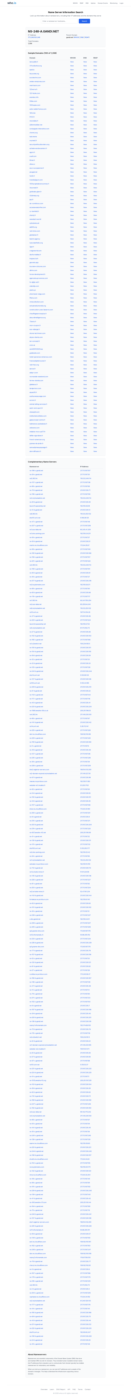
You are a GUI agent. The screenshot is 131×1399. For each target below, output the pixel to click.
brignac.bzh (34, 258)
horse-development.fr (37, 274)
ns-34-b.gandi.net (36, 801)
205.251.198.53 (85, 710)
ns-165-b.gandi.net (36, 553)
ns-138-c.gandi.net (36, 982)
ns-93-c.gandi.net (36, 1124)
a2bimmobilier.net (36, 125)
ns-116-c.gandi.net (36, 596)
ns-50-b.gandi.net (36, 541)
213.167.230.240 (86, 1191)
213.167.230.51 (85, 541)
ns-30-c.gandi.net (36, 911)
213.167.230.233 (85, 1328)
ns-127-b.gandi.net (36, 679)
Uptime (93, 3)
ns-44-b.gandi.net (36, 1128)
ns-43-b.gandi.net (36, 1320)
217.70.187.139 (85, 982)
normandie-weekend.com (39, 377)
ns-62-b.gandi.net (36, 1092)
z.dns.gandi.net (35, 919)
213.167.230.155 (85, 651)
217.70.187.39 (85, 762)
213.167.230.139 (85, 1021)
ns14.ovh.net (34, 726)
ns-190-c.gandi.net (36, 569)
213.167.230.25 (85, 1340)
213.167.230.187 (85, 978)
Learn (52, 1389)
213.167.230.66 (85, 592)
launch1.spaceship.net (37, 506)
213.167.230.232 (85, 1069)
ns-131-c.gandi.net (36, 844)
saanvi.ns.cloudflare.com (39, 1143)
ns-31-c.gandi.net (36, 836)
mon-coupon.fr (35, 325)
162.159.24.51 (85, 919)
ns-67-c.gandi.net (36, 1061)
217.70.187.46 (85, 1344)
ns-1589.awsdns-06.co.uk (39, 710)
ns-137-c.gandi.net (36, 482)
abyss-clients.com (36, 337)
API (69, 1389)
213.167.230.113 (85, 868)
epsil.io (32, 70)
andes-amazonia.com (37, 81)
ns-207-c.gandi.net (36, 526)
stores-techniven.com (37, 333)
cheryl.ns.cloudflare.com (39, 1265)
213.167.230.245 (86, 1151)
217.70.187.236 (85, 758)
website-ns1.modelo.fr (37, 785)
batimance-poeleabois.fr (38, 424)
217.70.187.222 (85, 561)
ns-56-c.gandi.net (36, 537)
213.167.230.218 (85, 581)
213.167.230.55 (85, 793)
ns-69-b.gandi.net (36, 1316)
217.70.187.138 (85, 482)
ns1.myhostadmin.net (37, 860)
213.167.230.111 (85, 1096)
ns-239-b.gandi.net (36, 1191)
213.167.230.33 (85, 663)
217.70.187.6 (84, 746)
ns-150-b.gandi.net (36, 797)
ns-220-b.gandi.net (36, 1147)
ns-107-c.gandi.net (36, 805)
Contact (87, 1389)
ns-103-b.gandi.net (36, 1084)
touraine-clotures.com (38, 266)
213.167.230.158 (85, 954)
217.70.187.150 (85, 1238)
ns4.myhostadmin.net (37, 1116)
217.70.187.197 (85, 470)
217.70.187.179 (85, 1277)
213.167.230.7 (85, 1006)
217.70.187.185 (85, 1206)
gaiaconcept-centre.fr (37, 420)
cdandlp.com (34, 286)
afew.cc (32, 164)
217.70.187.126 (85, 667)
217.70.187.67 (85, 1120)
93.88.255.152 (85, 935)
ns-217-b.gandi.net (36, 581)
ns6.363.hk (33, 514)
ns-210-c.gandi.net (36, 821)
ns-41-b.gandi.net (36, 1198)
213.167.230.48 (85, 986)
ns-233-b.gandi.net (36, 707)
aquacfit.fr (33, 392)
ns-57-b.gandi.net (36, 1057)
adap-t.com (34, 373)
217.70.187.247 (85, 1250)
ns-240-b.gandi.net (36, 1214)
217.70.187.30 (85, 474)
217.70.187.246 (85, 1135)
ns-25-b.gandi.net (36, 1053)
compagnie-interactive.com (39, 129)
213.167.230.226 (85, 1226)
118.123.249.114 (85, 478)
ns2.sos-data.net (35, 604)
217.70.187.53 (85, 958)
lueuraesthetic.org (36, 243)
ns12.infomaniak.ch (36, 935)
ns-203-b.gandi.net (36, 825)
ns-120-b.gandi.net (36, 962)
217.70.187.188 (85, 1273)
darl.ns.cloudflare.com (38, 734)
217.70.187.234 (85, 939)
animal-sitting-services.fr (38, 404)
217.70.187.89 (85, 486)
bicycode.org (34, 74)
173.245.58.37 (85, 974)
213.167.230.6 (85, 1269)
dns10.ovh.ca (34, 1332)
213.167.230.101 (85, 648)
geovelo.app (34, 262)
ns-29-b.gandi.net (36, 502)
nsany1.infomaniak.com (38, 1025)
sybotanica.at (34, 223)
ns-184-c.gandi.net (36, 1206)
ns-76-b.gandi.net (36, 1261)
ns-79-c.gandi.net (36, 994)
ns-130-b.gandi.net (36, 840)
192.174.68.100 (85, 1025)
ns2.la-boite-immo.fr (37, 891)
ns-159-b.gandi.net (36, 742)
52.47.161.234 (85, 891)
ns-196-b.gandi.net (36, 1155)
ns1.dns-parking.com (37, 533)
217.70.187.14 (85, 990)
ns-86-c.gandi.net (36, 718)
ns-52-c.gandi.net (36, 958)
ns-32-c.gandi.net (36, 659)
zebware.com (34, 428)
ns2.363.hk (33, 1285)
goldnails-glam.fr (36, 192)
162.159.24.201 (85, 533)
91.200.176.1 (84, 785)
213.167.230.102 (85, 907)
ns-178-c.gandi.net (36, 1277)
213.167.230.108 (85, 1218)
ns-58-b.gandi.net (36, 655)
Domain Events (103, 3)
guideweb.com (35, 353)
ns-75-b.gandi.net (36, 1029)
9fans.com (33, 298)
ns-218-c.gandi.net (36, 1281)
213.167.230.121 (85, 962)
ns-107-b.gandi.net (36, 1218)
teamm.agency (35, 239)
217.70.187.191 (85, 569)
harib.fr (32, 176)
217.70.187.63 (85, 789)
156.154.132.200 (85, 1222)
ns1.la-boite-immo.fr (37, 872)
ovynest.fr (33, 140)
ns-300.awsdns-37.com (38, 1202)
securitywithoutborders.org (39, 144)
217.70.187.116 (85, 1033)
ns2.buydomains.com (37, 585)
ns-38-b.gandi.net (36, 1088)
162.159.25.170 (85, 1167)
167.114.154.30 (85, 612)
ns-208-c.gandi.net (36, 766)
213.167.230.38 (85, 616)
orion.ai (32, 345)
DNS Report (60, 1389)
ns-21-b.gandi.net (36, 691)
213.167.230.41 (85, 703)
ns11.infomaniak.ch (36, 1230)
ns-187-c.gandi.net (36, 1273)
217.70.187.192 (85, 1187)
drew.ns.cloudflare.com (38, 809)
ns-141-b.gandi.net (36, 722)
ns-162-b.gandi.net (36, 1108)
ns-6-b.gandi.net (35, 1006)
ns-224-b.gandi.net (36, 1072)
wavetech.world (35, 219)
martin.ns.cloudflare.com (39, 545)
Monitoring (113, 3)
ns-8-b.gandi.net (35, 817)
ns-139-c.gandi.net (36, 1194)
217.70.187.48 (85, 522)
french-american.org (37, 439)
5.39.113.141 (84, 726)
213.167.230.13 (85, 510)
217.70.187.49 (85, 1179)
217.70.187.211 (85, 821)
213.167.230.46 (85, 750)
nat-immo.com (35, 231)
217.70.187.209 (85, 766)
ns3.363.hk (33, 565)
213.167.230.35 (85, 801)
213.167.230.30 (85, 502)
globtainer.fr (34, 235)
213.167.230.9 (85, 817)
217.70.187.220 (85, 829)
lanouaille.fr (34, 62)
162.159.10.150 (85, 864)
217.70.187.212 (85, 998)
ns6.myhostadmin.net (37, 608)
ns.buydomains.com (37, 1167)
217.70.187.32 (85, 836)
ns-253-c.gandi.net (36, 888)
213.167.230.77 (85, 1261)
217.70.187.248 (85, 1104)
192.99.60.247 (85, 1332)
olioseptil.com (34, 412)
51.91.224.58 (84, 872)
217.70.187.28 (85, 970)
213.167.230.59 (85, 655)
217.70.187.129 (85, 1139)
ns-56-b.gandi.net (36, 1234)
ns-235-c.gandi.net (36, 758)
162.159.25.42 (85, 852)
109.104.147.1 (84, 1049)
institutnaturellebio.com (38, 416)
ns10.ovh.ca (34, 612)
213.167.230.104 (85, 1084)
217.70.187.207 (85, 923)
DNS (87, 3)
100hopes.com (35, 105)
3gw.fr (32, 247)
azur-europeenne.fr (37, 168)
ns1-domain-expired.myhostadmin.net (43, 1045)
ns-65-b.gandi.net (36, 592)
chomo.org (33, 133)
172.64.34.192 (85, 1297)
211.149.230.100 (85, 714)
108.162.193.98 (85, 734)
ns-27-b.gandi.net (36, 632)
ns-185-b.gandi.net (36, 1312)
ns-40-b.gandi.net (36, 703)
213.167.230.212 (85, 1324)
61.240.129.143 (85, 1301)
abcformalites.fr (35, 255)
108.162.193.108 (85, 1253)
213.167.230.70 (85, 1316)
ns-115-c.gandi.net (36, 1033)
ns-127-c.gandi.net (36, 754)
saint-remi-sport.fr (36, 408)
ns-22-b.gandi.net (36, 1041)
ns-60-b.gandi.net (36, 573)
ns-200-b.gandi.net (36, 1017)
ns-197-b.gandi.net (36, 1010)
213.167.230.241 (85, 1214)
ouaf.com (33, 156)
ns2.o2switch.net (36, 1037)
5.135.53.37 (84, 1065)
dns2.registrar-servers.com (39, 770)
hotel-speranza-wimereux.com (41, 357)
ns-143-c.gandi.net (36, 695)
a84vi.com (33, 270)
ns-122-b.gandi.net (36, 1171)
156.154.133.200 (85, 770)
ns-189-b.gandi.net (36, 1100)
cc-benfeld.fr (34, 211)
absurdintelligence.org (38, 318)
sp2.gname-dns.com (37, 931)
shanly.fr (33, 215)
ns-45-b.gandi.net (36, 750)
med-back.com (35, 85)
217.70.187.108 (85, 805)
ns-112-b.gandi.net (36, 868)
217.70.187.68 (85, 1061)
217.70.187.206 (85, 927)
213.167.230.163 (85, 1108)
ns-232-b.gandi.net (36, 1328)
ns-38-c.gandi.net (36, 762)
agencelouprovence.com (39, 278)
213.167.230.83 (85, 903)
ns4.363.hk (33, 714)
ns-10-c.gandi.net (36, 1076)
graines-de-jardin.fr (36, 443)
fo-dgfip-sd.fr (34, 282)
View (72, 62)
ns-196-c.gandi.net (36, 470)
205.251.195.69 (85, 832)
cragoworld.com (35, 251)
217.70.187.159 (85, 494)
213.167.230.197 (85, 1155)
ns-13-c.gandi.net (36, 990)
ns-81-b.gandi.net (36, 966)
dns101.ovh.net (35, 518)
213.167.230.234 (86, 707)
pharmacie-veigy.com (37, 294)
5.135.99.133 (84, 675)
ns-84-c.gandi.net (36, 856)
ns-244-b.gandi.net (36, 1151)
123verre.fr (33, 89)
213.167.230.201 (85, 1017)
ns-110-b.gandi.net (36, 1096)
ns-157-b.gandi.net (36, 954)
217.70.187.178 (85, 1305)
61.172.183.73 (85, 628)
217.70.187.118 (85, 699)
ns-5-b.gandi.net (35, 1269)
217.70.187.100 (85, 549)
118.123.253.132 (85, 514)
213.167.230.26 (85, 1053)
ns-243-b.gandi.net (36, 671)
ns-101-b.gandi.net (36, 907)
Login (121, 3)
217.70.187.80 (85, 994)
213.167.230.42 (85, 1198)
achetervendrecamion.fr (38, 148)
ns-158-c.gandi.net (36, 494)
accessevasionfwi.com (38, 207)
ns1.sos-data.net (35, 530)
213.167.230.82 (85, 966)
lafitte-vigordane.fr (36, 436)
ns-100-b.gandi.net (36, 648)
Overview (44, 1389)
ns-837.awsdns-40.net (38, 832)
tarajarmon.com (35, 388)
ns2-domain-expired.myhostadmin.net (43, 773)
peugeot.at (33, 172)
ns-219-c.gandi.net (36, 829)
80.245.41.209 (85, 530)
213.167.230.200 (86, 1336)
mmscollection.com (37, 302)
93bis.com (33, 101)
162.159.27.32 (85, 624)
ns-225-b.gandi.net (36, 1226)
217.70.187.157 (85, 557)
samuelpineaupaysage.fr (38, 447)
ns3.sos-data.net (35, 1112)
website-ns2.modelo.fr (38, 1049)
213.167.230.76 (85, 1029)
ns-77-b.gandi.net (36, 951)
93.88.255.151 (85, 1230)
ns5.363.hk (33, 478)
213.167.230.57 (85, 1234)
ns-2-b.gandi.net (35, 1289)
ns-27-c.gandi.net (36, 970)
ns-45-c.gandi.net (36, 1344)
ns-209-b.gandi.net (36, 687)
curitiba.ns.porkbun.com (38, 974)
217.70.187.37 (85, 577)
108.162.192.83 (85, 1265)
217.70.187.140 (85, 1194)
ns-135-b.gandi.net (36, 876)
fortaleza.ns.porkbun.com (39, 899)
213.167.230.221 (85, 1147)
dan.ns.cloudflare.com (38, 1253)
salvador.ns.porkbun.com (39, 864)
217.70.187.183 (85, 1246)
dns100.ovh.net (35, 848)
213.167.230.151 (85, 797)
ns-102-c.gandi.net (36, 1002)
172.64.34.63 (84, 1159)
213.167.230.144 (85, 895)
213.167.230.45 (85, 1128)
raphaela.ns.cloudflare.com (39, 1297)
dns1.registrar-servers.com (39, 1222)
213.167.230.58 (85, 1057)
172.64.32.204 (85, 1175)
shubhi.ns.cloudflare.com (39, 1159)
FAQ (74, 1389)
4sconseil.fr (34, 188)
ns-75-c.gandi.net (36, 1210)
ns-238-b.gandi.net (36, 943)
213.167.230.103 (85, 636)
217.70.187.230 (85, 738)
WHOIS (75, 3)
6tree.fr (32, 160)
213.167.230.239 (85, 943)
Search (84, 21)
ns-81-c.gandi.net (36, 884)
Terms (80, 1389)
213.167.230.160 (85, 742)
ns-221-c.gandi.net (36, 561)
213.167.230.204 (86, 825)
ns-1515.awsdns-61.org (38, 1080)
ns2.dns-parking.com (37, 852)
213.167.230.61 (85, 573)
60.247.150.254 (85, 600)
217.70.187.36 (85, 1132)
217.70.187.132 (85, 844)
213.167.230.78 (85, 951)
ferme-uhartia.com (36, 380)
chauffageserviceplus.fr (38, 314)
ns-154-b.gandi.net (36, 651)
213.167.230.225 (85, 1072)
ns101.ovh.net (34, 1065)
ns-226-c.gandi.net (36, 880)
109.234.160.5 (85, 644)
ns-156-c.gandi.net (36, 557)
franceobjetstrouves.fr (38, 361)
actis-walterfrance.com (38, 109)
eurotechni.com (35, 78)
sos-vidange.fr (35, 329)
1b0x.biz (32, 113)
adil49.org (33, 227)
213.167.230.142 (85, 722)
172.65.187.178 (85, 931)
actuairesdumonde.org (38, 306)
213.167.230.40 (85, 1013)
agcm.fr (32, 152)
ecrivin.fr (33, 400)
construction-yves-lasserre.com (41, 310)
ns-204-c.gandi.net (36, 1293)
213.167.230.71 (85, 490)
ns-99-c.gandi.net (36, 549)
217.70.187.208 (85, 526)
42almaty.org (34, 196)
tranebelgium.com (36, 180)
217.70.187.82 (85, 884)
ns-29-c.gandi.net (36, 474)
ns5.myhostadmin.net (37, 628)
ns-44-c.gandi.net (36, 1309)
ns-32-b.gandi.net (36, 663)
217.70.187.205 (85, 1293)
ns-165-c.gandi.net (36, 640)
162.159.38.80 (85, 1143)
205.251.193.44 (85, 1202)
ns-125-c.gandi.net (36, 667)
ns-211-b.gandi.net (36, 1324)
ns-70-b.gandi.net (36, 490)
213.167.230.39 (85, 1088)
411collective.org (36, 66)
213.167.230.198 (85, 1010)
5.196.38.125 (84, 518)
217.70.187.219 (85, 1281)
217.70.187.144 (85, 695)
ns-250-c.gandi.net (36, 813)
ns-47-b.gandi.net (36, 986)
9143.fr (32, 117)
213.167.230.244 (86, 671)
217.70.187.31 (84, 911)
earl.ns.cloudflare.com (38, 1242)
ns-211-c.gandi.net (36, 998)
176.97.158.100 (85, 1257)
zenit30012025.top (36, 349)
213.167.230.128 (85, 679)
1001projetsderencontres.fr (39, 184)
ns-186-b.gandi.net (36, 978)
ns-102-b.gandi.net (36, 636)
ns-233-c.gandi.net (36, 939)
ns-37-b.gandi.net (36, 616)
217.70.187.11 (84, 1076)
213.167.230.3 (85, 1289)
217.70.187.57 (85, 537)
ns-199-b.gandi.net (36, 1336)
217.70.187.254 (85, 888)
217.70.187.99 (85, 1183)
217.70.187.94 (85, 1124)
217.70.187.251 (85, 813)
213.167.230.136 (85, 876)
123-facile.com (35, 93)
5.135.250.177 (85, 848)
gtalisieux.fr (34, 384)
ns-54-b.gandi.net (36, 793)
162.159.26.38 (85, 506)
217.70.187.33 (85, 659)
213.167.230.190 (85, 1100)
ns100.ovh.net (35, 683)
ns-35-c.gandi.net (36, 1132)
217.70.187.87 (85, 718)
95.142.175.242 (85, 1112)
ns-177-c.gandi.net (36, 1305)
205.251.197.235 (85, 1080)
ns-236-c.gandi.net (36, 915)
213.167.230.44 (85, 1320)
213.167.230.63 (85, 1092)
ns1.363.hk (33, 600)
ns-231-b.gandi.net (36, 1069)
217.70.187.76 (85, 1210)
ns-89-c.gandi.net (36, 589)
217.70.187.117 (85, 596)
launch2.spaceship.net (38, 624)
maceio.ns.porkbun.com (38, 781)
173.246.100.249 (34, 37)
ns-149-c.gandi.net (36, 1238)
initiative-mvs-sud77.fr (37, 432)
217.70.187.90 (85, 589)
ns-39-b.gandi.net (36, 1013)
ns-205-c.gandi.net (36, 927)
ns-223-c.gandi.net (36, 620)
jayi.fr (31, 199)
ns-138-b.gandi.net (36, 1021)
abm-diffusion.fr (35, 451)
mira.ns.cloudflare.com (38, 1175)
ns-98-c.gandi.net (36, 1183)
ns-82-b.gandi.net (36, 903)
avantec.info (34, 97)
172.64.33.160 (85, 809)
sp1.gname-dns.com (37, 947)
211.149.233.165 (85, 1045)
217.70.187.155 (85, 1163)
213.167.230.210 (85, 687)
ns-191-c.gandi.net (36, 1187)
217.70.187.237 (85, 915)
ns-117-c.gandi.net (36, 699)
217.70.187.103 (85, 1002)
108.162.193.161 (85, 1242)
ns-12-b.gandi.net (36, 510)
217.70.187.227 (85, 880)
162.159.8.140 (85, 899)
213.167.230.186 (85, 1312)
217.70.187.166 (85, 640)
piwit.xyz (33, 290)
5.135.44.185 (84, 683)
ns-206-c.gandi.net (36, 923)
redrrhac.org (34, 365)
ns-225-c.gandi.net (36, 730)
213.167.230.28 (85, 632)
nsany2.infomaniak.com (38, 1257)
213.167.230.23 (85, 1041)
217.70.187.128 (85, 754)
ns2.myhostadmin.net (37, 1301)
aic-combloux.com (36, 203)
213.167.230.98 (85, 777)
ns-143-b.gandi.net (36, 895)
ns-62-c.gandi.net (36, 789)
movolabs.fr (34, 121)
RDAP (81, 3)
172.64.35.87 (84, 545)
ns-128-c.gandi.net (36, 1139)
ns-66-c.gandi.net (36, 1120)
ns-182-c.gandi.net (36, 1246)
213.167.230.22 (85, 691)
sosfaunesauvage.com (38, 396)
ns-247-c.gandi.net (36, 1104)
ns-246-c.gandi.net (36, 1250)
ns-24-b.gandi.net (36, 1340)
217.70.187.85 (85, 856)
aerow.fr (33, 369)
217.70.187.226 (85, 730)
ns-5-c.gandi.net (35, 746)
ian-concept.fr (35, 341)
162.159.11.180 (85, 781)
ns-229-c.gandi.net (36, 738)
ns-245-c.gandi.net (36, 1135)
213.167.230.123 (85, 1171)
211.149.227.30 (85, 773)
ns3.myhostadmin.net (37, 498)
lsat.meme (33, 137)
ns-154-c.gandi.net (36, 1163)
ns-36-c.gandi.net (36, 577)
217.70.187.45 (85, 1309)
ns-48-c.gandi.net (36, 1179)
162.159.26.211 (85, 585)
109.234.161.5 (85, 1037)
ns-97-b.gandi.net (36, 777)
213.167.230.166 (85, 553)
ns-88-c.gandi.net (36, 486)
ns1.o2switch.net (35, 644)
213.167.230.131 (85, 840)
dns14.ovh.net (35, 675)
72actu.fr (33, 321)
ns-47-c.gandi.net (36, 522)
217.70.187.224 (85, 620)
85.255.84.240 (85, 604)
